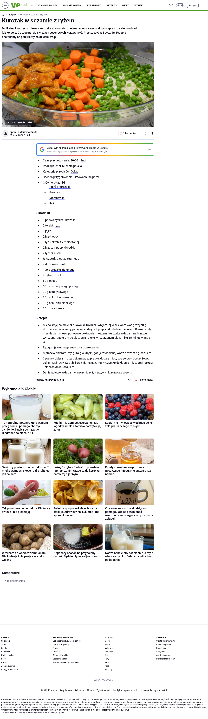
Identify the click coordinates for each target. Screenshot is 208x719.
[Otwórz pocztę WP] (171, 5)
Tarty (107, 659)
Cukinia (56, 652)
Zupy (3, 644)
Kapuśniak (161, 648)
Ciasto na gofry (163, 655)
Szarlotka (109, 652)
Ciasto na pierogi (163, 644)
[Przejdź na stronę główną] (5, 7)
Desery (107, 655)
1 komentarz (130, 133)
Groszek (54, 192)
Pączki (107, 666)
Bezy (107, 662)
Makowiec (109, 648)
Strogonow (161, 652)
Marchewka (57, 198)
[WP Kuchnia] (24, 5)
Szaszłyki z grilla (60, 659)
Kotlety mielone (8, 655)
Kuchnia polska (47, 5)
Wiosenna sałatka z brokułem (66, 662)
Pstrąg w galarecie (9, 669)
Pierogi (4, 662)
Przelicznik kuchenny (165, 659)
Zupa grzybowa (8, 666)
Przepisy (111, 5)
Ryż (51, 203)
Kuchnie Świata (72, 5)
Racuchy (108, 669)
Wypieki (138, 5)
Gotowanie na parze (87, 177)
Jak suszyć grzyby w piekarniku (67, 641)
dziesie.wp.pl (48, 37)
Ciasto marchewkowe (165, 641)
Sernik (107, 644)
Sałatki (4, 648)
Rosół (3, 659)
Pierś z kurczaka (60, 186)
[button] (180, 5)
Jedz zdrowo (93, 5)
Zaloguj (192, 5)
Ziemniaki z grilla (60, 655)
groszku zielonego (62, 269)
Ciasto (107, 641)
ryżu (57, 225)
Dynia (55, 648)
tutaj (62, 712)
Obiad (74, 171)
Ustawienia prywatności (152, 690)
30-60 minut (78, 160)
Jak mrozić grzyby (61, 644)
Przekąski (5, 652)
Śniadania (5, 641)
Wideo (125, 5)
